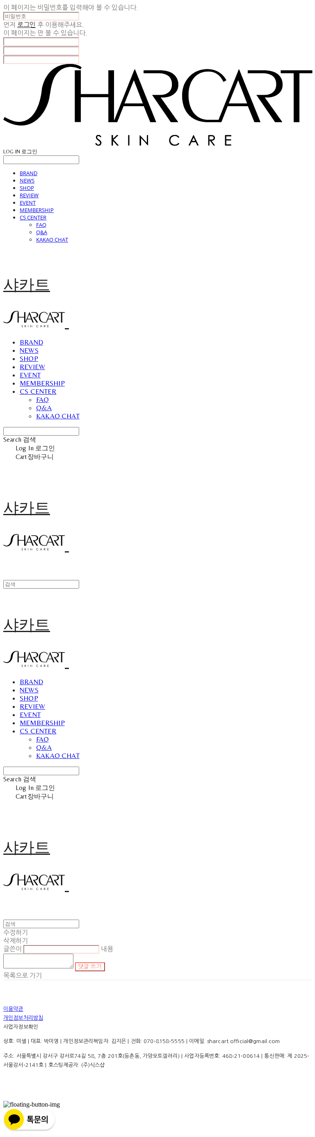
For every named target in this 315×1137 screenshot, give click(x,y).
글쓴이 (12, 948)
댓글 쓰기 (90, 966)
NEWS (27, 180)
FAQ (41, 224)
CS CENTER (33, 217)
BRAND (28, 173)
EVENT (28, 202)
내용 (107, 948)
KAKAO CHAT (52, 239)
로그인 (26, 24)
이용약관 (13, 1008)
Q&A (41, 232)
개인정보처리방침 (23, 1018)
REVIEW (29, 195)
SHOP (27, 188)
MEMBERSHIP (37, 210)
